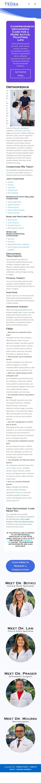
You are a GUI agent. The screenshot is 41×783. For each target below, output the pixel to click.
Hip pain (11, 185)
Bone (9, 228)
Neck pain (11, 242)
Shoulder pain (13, 190)
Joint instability (13, 193)
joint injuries (19, 228)
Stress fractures (13, 223)
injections (15, 296)
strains (19, 202)
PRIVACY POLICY (22, 767)
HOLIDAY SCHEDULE (24, 769)
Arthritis (10, 182)
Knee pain (11, 187)
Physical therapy (12, 281)
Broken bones (12, 220)
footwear (18, 492)
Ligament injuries (14, 205)
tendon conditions (22, 244)
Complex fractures (14, 225)
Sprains (10, 202)
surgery (25, 312)
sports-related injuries (14, 468)
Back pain (11, 239)
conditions (10, 173)
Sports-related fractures (16, 210)
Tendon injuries (13, 207)
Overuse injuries (13, 213)
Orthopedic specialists (22, 131)
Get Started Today (20, 73)
